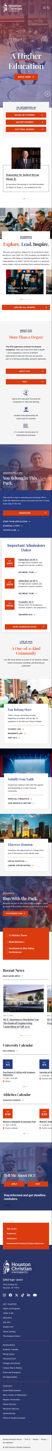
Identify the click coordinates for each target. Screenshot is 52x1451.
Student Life (14, 729)
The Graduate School (11, 1336)
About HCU (24, 371)
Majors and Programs (11, 1308)
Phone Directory (9, 1404)
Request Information (11, 1399)
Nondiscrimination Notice (12, 1439)
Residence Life (15, 734)
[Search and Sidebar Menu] (45, 8)
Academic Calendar (10, 1349)
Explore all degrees (24, 307)
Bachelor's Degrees (25, 115)
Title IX (27, 1439)
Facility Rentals (9, 1413)
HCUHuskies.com (14, 914)
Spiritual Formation (18, 799)
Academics (11, 1233)
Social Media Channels (12, 1390)
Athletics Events (12, 1100)
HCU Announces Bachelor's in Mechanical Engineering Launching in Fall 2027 (21, 1023)
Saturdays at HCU (28, 559)
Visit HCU (12, 738)
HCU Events (9, 1051)
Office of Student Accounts (14, 1418)
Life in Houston (16, 861)
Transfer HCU (26, 601)
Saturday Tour (26, 572)
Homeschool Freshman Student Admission (25, 1243)
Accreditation (8, 1442)
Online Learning (9, 1331)
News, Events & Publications (14, 1395)
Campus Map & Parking (12, 1368)
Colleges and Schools (11, 1363)
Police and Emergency (12, 1372)
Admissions (24, 513)
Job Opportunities (10, 1377)
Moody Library (8, 1354)
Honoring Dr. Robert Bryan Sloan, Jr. (22, 177)
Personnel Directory (11, 1408)
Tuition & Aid (9, 530)
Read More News (11, 976)
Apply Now (24, 77)
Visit (24, 382)
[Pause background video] (47, 93)
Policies (35, 1439)
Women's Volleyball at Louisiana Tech (19, 1121)
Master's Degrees (24, 122)
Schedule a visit (11, 526)
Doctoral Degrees (24, 129)
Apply (14, 1184)
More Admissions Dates (24, 627)
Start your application (15, 522)
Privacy (43, 1439)
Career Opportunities (19, 866)
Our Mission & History (19, 803)
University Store (9, 1358)
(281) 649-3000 (13, 1279)
